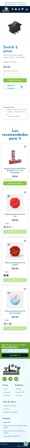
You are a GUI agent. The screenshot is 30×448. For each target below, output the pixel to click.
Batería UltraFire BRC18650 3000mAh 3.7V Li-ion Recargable (15, 171)
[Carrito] (12, 9)
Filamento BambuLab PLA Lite (15, 215)
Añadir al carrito (15, 80)
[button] (26, 9)
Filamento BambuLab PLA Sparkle (15, 264)
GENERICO (13, 62)
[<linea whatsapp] (26, 443)
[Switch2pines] (15, 28)
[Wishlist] (16, 9)
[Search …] (23, 9)
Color (7, 224)
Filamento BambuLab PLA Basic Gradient (15, 312)
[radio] (5, 227)
